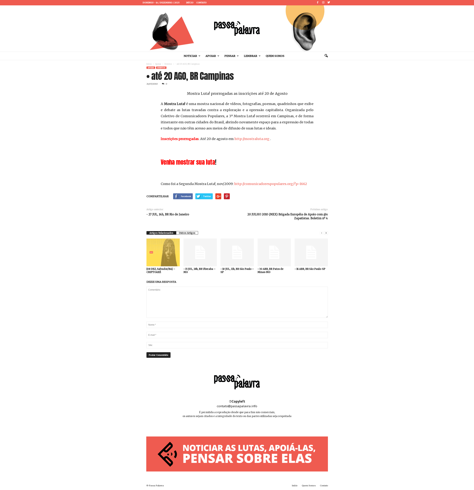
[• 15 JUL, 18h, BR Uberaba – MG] (200, 252)
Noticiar (190, 56)
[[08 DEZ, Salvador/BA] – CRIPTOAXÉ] (163, 252)
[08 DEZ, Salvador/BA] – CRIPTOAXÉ (160, 270)
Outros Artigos (187, 232)
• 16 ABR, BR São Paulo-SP (310, 269)
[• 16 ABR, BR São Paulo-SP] (311, 252)
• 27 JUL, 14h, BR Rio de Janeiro (167, 214)
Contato (201, 2)
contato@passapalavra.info (237, 406)
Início (189, 2)
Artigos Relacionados (161, 232)
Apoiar (211, 56)
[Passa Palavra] (237, 28)
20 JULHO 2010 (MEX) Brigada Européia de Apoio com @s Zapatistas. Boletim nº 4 (287, 216)
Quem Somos (275, 56)
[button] (326, 56)
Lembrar (250, 56)
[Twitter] (329, 2)
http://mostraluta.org (251, 139)
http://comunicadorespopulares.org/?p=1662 (270, 184)
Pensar (229, 56)
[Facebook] (318, 2)
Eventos (168, 64)
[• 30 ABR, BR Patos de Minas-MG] (274, 252)
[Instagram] (323, 2)
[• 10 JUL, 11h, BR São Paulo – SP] (237, 252)
